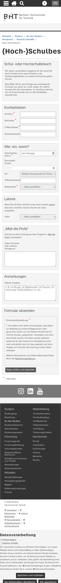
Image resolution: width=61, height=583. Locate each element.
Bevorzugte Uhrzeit (10, 162)
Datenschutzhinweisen (44, 569)
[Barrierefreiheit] (44, 3)
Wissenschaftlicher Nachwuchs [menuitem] (12, 454)
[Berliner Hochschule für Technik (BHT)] (26, 16)
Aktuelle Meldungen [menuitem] (13, 477)
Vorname (10, 113)
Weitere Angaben (12, 283)
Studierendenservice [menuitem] (13, 425)
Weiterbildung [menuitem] (41, 409)
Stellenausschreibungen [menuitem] (15, 489)
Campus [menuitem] (36, 453)
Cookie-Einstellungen (33, 566)
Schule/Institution (12, 133)
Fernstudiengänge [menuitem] (41, 417)
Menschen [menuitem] (37, 456)
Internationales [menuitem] (11, 429)
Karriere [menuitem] (36, 460)
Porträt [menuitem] (36, 441)
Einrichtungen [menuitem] (39, 449)
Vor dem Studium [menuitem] (12, 421)
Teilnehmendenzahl (12, 179)
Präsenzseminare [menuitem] (40, 425)
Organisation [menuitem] (38, 445)
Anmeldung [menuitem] (38, 429)
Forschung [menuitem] (10, 436)
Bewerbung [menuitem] (9, 417)
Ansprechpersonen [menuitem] (12, 469)
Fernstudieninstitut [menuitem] (41, 414)
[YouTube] (40, 392)
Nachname (10, 120)
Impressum (12, 510)
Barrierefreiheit (13, 520)
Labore (52, 205)
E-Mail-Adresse (12, 127)
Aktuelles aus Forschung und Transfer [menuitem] (15, 460)
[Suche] (22, 3)
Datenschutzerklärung (25, 359)
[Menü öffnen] (5, 4)
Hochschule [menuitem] (40, 436)
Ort (6, 174)
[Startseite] (14, 4)
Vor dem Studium (34, 36)
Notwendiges (9, 540)
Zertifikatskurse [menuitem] (40, 421)
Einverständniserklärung (18, 320)
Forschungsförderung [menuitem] (14, 445)
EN (55, 3)
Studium (19, 36)
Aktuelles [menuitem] (9, 472)
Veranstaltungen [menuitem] (11, 465)
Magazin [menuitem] (8, 485)
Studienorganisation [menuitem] (13, 433)
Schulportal (7, 40)
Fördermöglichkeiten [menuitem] (42, 433)
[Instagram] (21, 392)
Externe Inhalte (10, 543)
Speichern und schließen (30, 575)
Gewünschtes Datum (11, 154)
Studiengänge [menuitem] (10, 414)
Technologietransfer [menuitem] (13, 449)
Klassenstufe (11, 186)
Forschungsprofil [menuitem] (12, 441)
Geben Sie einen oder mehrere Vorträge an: (12, 246)
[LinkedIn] (30, 392)
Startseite (6, 36)
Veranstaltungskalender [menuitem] (14, 481)
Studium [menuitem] (9, 409)
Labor (7, 217)
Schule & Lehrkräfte (25, 40)
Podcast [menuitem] (8, 492)
